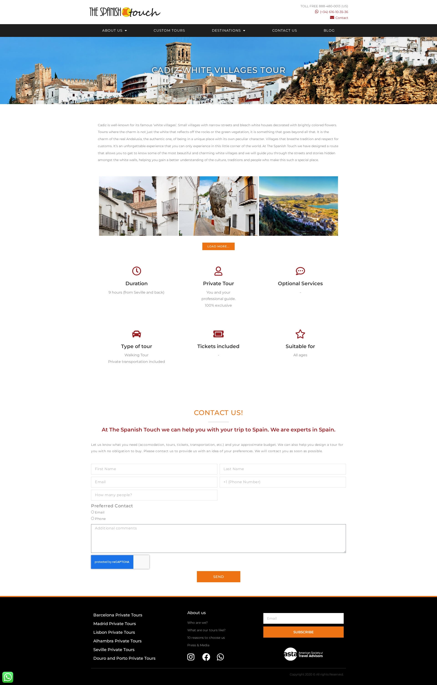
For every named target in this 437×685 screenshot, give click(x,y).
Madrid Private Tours (114, 623)
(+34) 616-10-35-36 (334, 12)
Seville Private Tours (114, 649)
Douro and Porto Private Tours (124, 658)
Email (100, 512)
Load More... (218, 246)
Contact (341, 18)
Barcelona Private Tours (117, 615)
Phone (100, 519)
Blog (329, 30)
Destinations (226, 30)
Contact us (284, 30)
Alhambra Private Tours (117, 641)
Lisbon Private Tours (114, 632)
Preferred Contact (112, 505)
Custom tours (169, 30)
